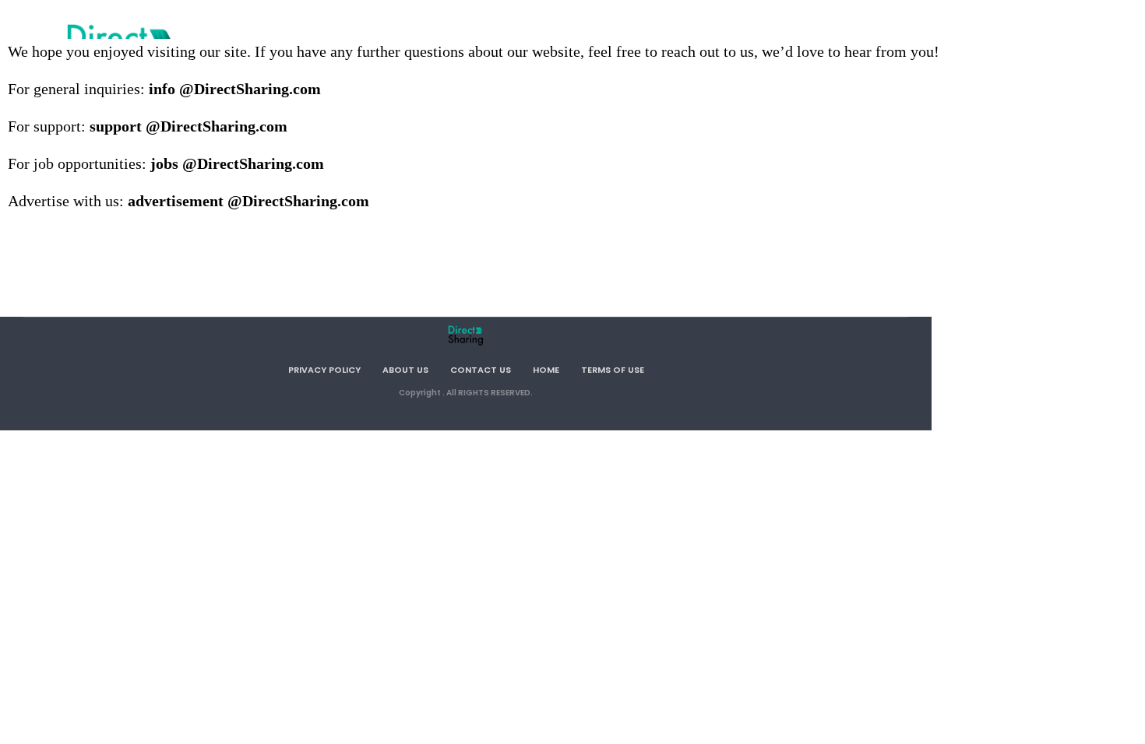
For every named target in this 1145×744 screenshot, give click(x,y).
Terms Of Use (612, 369)
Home (546, 369)
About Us (405, 369)
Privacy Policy (324, 369)
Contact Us (480, 369)
